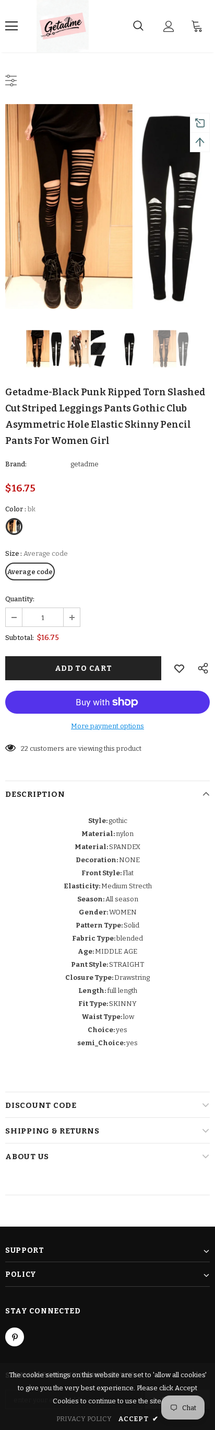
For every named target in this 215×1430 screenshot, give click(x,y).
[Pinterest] (14, 1337)
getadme (84, 464)
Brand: (16, 464)
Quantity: (19, 599)
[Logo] (63, 26)
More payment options (107, 726)
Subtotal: (19, 638)
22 (24, 748)
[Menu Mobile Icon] (11, 26)
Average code (30, 572)
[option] (107, 206)
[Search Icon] (138, 26)
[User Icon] (168, 26)
